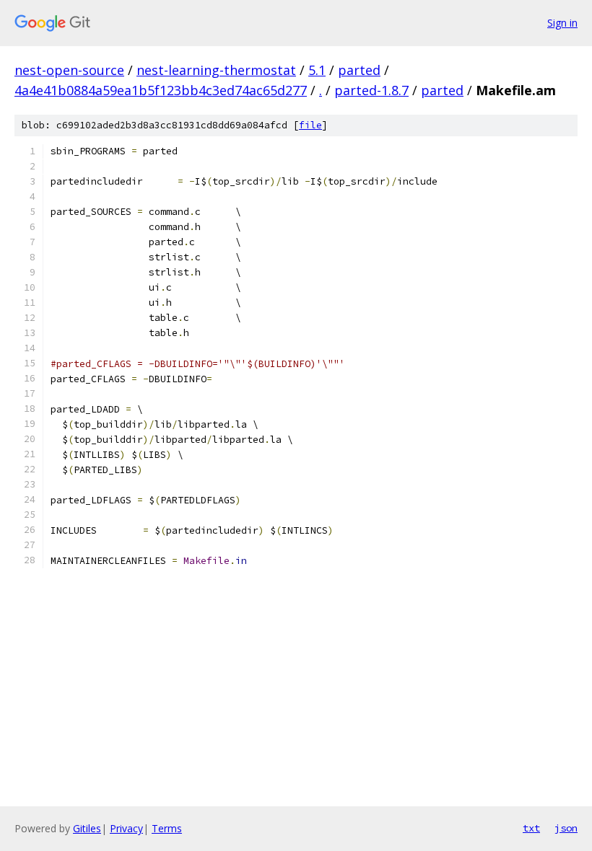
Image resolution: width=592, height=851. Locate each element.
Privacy (126, 828)
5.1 (317, 70)
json (566, 827)
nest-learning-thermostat (216, 70)
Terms (167, 828)
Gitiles (87, 828)
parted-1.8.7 (371, 90)
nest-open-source (69, 70)
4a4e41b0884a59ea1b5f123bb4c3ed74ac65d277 (160, 90)
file (310, 125)
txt (531, 827)
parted (359, 70)
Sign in (562, 23)
